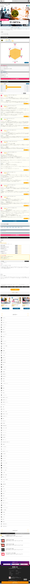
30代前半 (10, 227)
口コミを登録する (15, 289)
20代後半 (7, 227)
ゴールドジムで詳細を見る (15, 78)
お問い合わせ (17, 573)
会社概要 (10, 572)
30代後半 (13, 227)
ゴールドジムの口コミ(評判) (5, 34)
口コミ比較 (26, 62)
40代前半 (16, 227)
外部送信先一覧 (11, 573)
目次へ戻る (25, 579)
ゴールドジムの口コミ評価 (5, 33)
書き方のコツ (26, 261)
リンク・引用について (18, 572)
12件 (18, 27)
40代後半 (18, 227)
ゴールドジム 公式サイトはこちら (15, 582)
